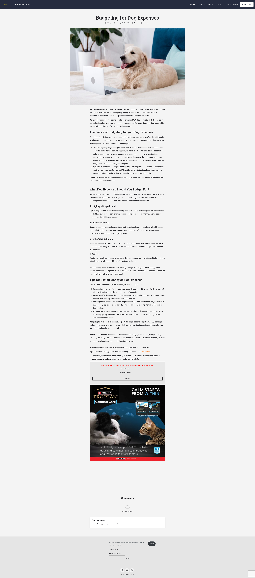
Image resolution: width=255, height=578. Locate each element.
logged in (103, 524)
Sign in (229, 4)
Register (235, 4)
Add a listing (248, 4)
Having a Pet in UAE (123, 23)
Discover (200, 4)
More (217, 4)
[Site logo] (5, 4)
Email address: (124, 369)
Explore (192, 4)
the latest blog (117, 356)
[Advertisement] (127, 476)
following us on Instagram (102, 359)
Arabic (152, 543)
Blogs (109, 23)
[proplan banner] (127, 423)
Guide (209, 4)
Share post (146, 23)
